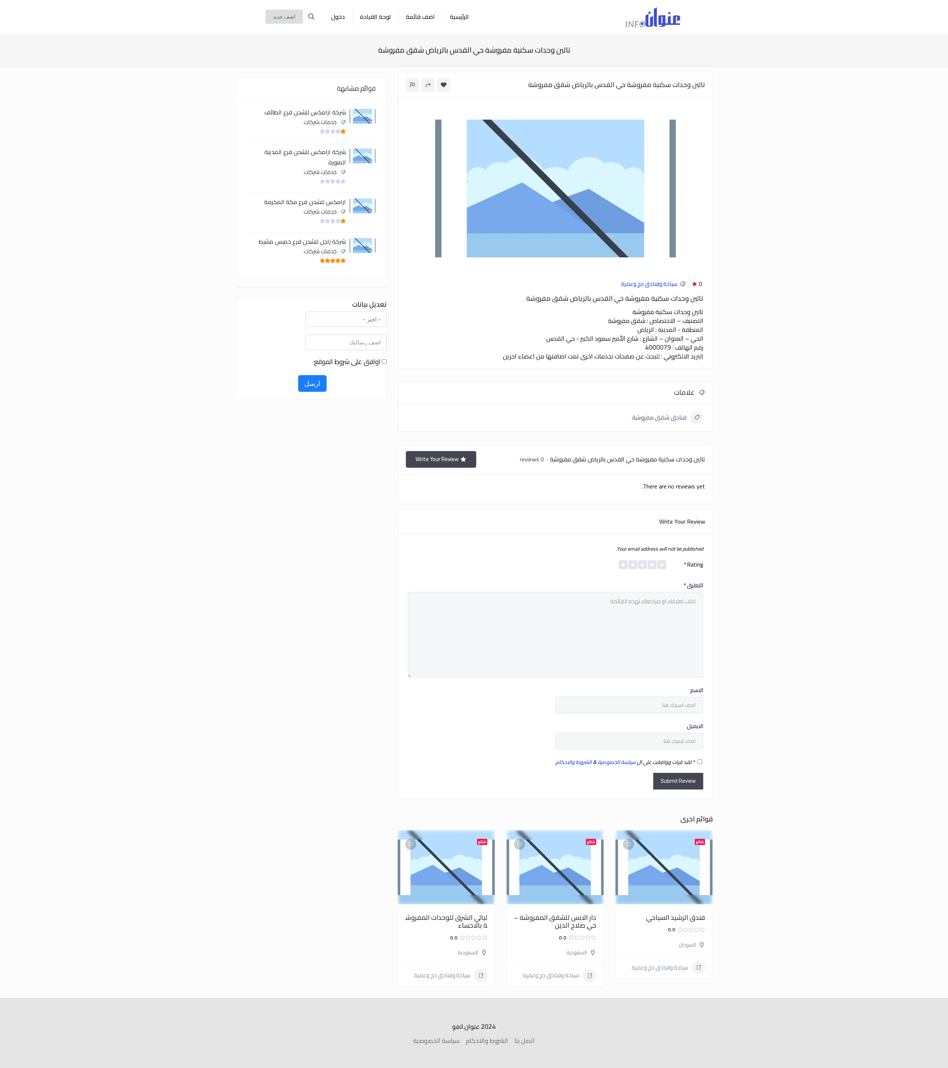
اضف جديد (284, 17)
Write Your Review (436, 459)
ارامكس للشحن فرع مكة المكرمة (305, 201)
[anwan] (653, 16)
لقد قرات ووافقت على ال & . (625, 762)
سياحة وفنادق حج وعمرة (649, 283)
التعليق (693, 585)
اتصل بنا (524, 1041)
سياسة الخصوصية (617, 762)
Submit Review (678, 781)
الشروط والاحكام (574, 762)
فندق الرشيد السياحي (675, 917)
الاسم (696, 690)
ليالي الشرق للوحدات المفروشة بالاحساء (446, 921)
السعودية (577, 952)
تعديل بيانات (369, 304)
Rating (693, 565)
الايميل (695, 726)
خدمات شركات (320, 122)
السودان (687, 944)
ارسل (312, 383)
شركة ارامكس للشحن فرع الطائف (305, 112)
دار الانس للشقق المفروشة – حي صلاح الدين (555, 921)
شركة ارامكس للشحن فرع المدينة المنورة (305, 157)
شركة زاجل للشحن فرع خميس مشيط (302, 241)
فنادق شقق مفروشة (659, 417)
